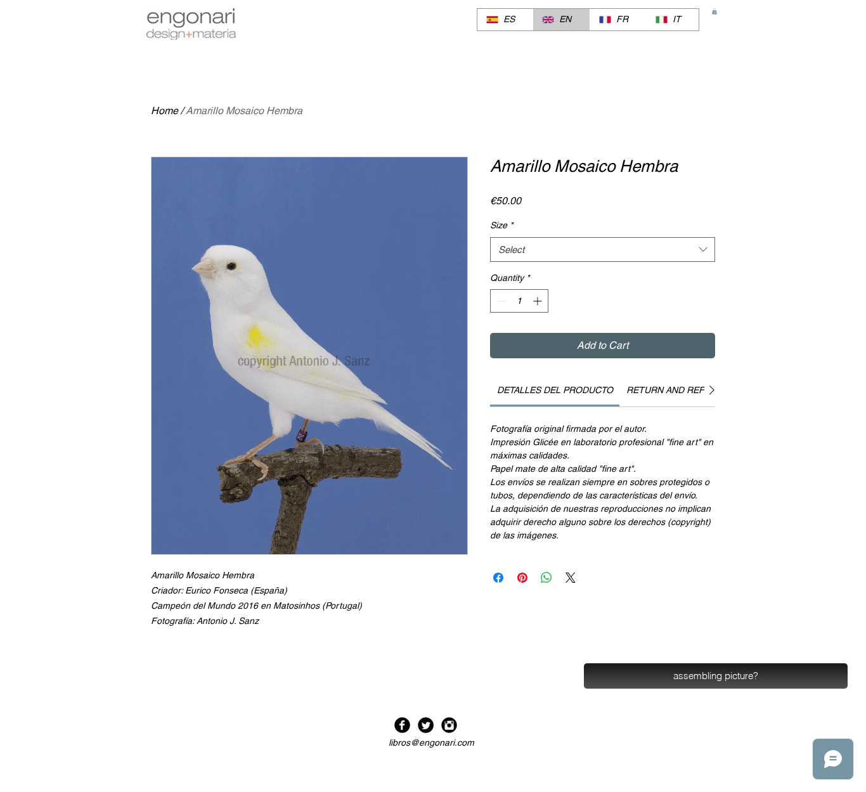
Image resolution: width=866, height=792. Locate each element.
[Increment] (538, 301)
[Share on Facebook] (498, 577)
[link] (555, 390)
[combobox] (602, 249)
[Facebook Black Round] (402, 725)
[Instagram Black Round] (449, 725)
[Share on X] (570, 577)
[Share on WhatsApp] (546, 577)
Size (501, 225)
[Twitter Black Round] (426, 725)
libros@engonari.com (431, 742)
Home (164, 111)
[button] (714, 11)
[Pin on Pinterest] (522, 577)
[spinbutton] (519, 301)
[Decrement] (500, 301)
